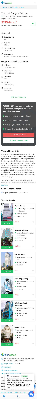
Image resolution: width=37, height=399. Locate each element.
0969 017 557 (7, 367)
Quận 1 (22, 7)
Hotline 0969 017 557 (19, 135)
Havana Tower (20, 254)
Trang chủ (4, 7)
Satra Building (20, 327)
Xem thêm (4, 185)
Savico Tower (20, 206)
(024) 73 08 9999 (8, 364)
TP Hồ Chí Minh (14, 7)
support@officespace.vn (10, 370)
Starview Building (21, 230)
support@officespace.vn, (15, 384)
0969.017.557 (20, 386)
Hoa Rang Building (21, 279)
